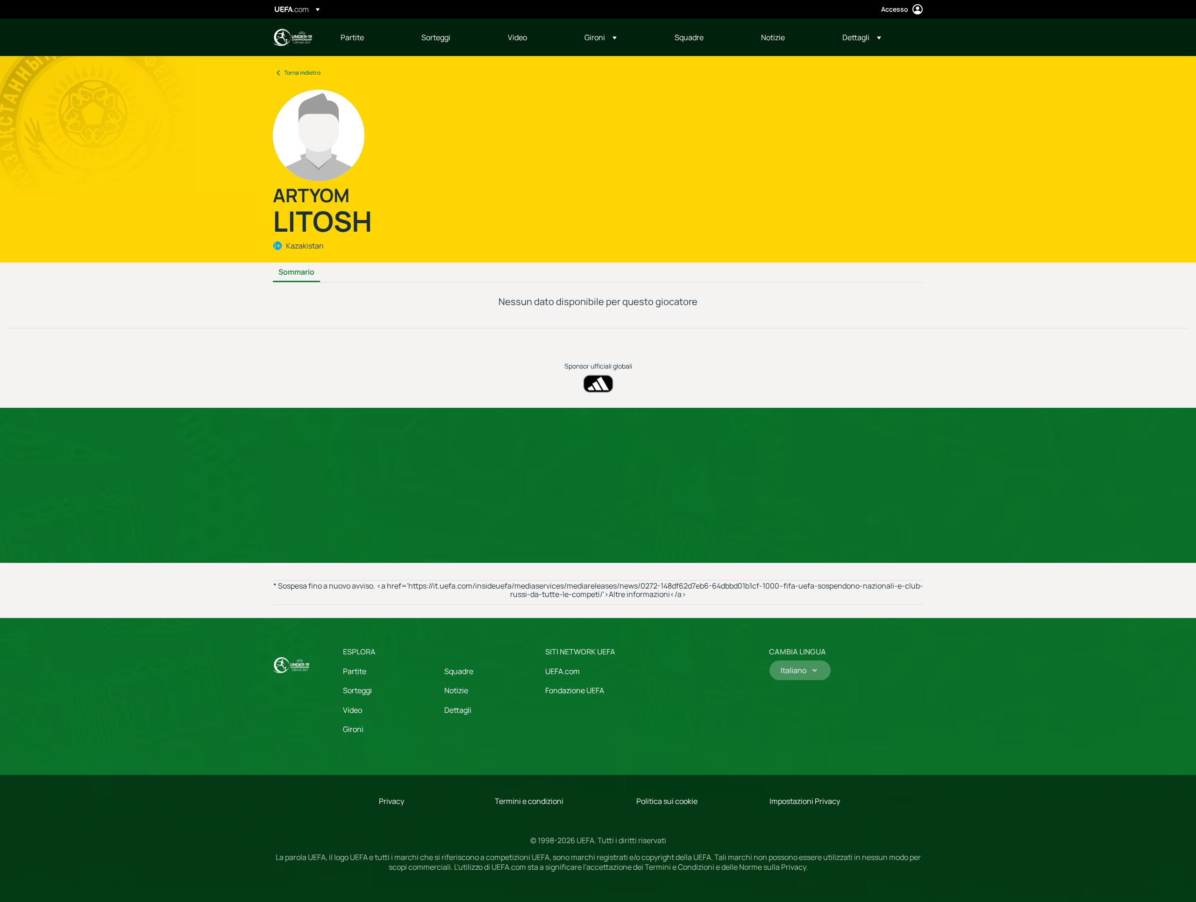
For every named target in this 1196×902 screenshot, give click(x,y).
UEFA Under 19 (292, 37)
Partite (354, 671)
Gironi (353, 729)
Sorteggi (357, 690)
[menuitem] (369, 37)
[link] (352, 37)
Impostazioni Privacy (804, 801)
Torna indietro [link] (302, 73)
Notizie (456, 690)
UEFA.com (562, 671)
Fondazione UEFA (574, 690)
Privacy (391, 801)
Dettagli (457, 710)
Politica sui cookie (667, 801)
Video (352, 710)
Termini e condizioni (529, 801)
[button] (600, 37)
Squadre (458, 671)
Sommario (296, 272)
